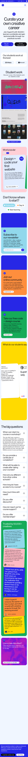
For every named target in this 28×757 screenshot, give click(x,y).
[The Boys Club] (14, 102)
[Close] (27, 1)
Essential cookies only (8, 754)
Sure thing (20, 754)
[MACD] (14, 87)
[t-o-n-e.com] (14, 132)
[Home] (3, 5)
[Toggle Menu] (25, 5)
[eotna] (14, 117)
